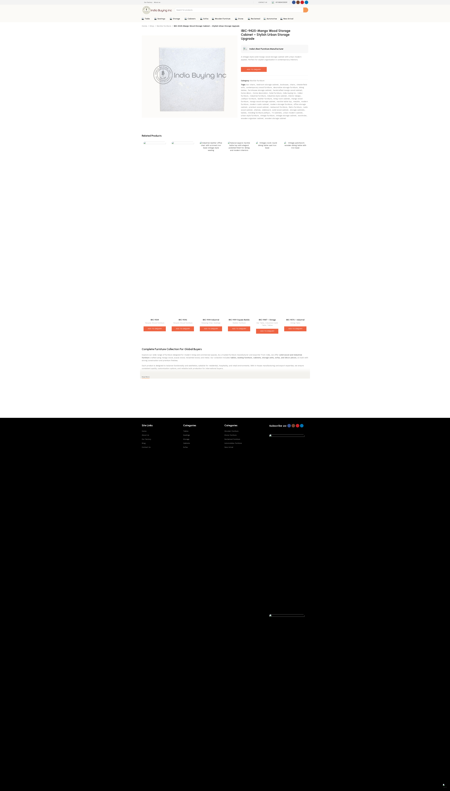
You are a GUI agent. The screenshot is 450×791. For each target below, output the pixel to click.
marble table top (284, 101)
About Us (145, 435)
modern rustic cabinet (259, 104)
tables (243, 113)
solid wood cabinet (280, 110)
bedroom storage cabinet (268, 85)
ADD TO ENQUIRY (254, 69)
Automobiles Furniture (233, 443)
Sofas (185, 447)
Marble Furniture (164, 26)
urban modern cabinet (292, 113)
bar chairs (250, 85)
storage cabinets (297, 110)
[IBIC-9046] (183, 230)
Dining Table (295, 323)
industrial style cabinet (277, 96)
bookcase (284, 85)
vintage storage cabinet (286, 116)
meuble (296, 101)
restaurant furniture (278, 107)
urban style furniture (250, 116)
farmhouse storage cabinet (259, 90)
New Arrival (228, 447)
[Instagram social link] (298, 2)
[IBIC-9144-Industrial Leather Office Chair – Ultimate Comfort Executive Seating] (211, 230)
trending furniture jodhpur (259, 113)
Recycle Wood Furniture (154, 323)
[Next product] (306, 26)
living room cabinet (281, 99)
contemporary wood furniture (259, 87)
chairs (292, 85)
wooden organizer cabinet (252, 118)
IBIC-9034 (155, 320)
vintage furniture (267, 116)
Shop (152, 26)
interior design (294, 96)
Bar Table (260, 323)
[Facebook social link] (294, 2)
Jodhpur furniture (248, 99)
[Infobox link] (279, 2)
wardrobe (302, 116)
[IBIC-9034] (155, 230)
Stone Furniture (230, 435)
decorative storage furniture (285, 87)
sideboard (266, 110)
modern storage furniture (281, 104)
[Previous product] (301, 26)
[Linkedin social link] (306, 2)
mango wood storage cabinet (262, 101)
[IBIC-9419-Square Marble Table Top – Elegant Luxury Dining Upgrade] (239, 230)
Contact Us (146, 447)
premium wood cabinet (259, 107)
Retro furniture (295, 107)
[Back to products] (304, 26)
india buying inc (289, 93)
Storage (186, 439)
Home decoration (260, 93)
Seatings (217, 323)
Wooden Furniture (231, 431)
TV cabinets (277, 113)
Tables (270, 325)
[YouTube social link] (302, 2)
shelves (257, 110)
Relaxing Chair (207, 323)
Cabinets (186, 443)
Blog (143, 443)
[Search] (305, 10)
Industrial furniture (258, 96)
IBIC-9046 (183, 320)
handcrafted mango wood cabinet (287, 90)
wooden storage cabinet (275, 118)
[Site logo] (157, 10)
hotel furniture (275, 93)
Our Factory (146, 439)
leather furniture (265, 99)
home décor (246, 93)
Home (144, 26)
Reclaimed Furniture (232, 439)
